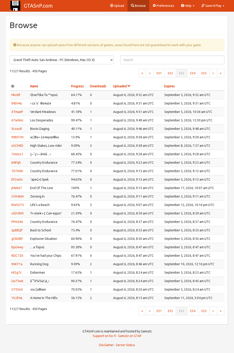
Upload (118, 6)
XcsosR (16, 129)
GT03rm (17, 289)
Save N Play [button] (213, 6)
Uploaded (120, 86)
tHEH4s (16, 103)
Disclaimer (106, 345)
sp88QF (17, 230)
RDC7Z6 (17, 255)
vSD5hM (17, 213)
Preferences (165, 6)
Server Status (125, 345)
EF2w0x (17, 179)
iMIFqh (16, 162)
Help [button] (188, 6)
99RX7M (17, 137)
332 (170, 73)
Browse (140, 6)
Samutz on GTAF (129, 336)
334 (192, 73)
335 (204, 73)
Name (34, 86)
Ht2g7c (16, 272)
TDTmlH (17, 171)
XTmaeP (17, 112)
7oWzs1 (17, 154)
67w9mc (17, 120)
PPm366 (17, 222)
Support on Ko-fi (104, 336)
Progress (77, 86)
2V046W (17, 196)
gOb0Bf (17, 239)
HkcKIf (15, 95)
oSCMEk (17, 145)
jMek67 (16, 188)
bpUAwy (17, 247)
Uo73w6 (17, 281)
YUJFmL (17, 298)
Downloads (98, 86)
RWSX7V (17, 205)
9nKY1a (16, 264)
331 (159, 73)
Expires (169, 86)
